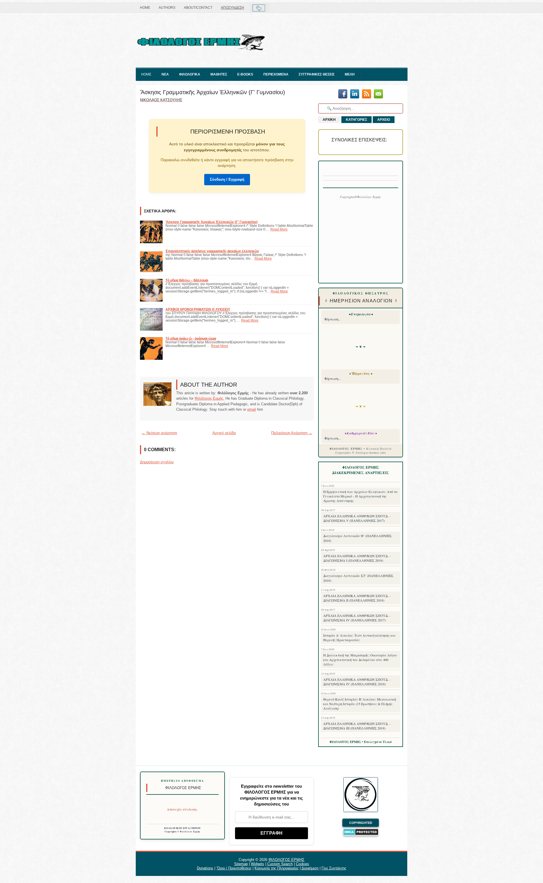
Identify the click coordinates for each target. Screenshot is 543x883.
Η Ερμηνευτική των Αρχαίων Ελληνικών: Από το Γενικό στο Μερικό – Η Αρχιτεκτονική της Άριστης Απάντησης (360, 496)
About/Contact (198, 8)
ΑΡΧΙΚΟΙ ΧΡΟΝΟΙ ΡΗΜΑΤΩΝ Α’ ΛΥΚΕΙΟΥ (197, 309)
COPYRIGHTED (360, 822)
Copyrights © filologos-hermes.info (360, 453)
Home (145, 8)
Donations (205, 868)
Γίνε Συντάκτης (334, 868)
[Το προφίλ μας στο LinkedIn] (354, 94)
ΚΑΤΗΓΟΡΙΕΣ (356, 120)
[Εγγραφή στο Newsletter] (366, 94)
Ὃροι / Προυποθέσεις (233, 868)
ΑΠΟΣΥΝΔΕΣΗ (232, 8)
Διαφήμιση (309, 868)
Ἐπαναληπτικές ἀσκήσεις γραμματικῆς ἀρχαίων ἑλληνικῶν (212, 251)
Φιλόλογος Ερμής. (209, 398)
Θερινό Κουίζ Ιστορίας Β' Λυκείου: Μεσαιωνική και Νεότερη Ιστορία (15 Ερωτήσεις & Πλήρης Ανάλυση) (359, 703)
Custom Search (280, 864)
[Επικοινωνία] (378, 94)
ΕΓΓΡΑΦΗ (271, 833)
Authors (167, 8)
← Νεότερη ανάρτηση (159, 433)
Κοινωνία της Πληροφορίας (277, 868)
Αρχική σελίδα (224, 433)
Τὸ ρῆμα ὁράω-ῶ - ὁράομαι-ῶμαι (190, 338)
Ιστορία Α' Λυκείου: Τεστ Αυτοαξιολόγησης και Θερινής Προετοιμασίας (359, 637)
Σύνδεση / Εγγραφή (227, 179)
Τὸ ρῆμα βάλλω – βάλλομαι (186, 280)
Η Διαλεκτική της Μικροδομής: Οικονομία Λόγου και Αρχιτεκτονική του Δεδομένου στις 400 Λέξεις (360, 659)
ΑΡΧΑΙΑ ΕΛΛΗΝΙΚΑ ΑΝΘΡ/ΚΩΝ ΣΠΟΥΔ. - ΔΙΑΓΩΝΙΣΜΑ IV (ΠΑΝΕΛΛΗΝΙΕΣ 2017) (357, 617)
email (251, 409)
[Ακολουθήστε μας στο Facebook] (342, 94)
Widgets (257, 864)
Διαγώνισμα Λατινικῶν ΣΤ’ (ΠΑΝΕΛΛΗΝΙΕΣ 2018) (358, 578)
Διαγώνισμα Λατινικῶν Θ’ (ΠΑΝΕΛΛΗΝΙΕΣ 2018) (357, 538)
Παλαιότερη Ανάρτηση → (291, 433)
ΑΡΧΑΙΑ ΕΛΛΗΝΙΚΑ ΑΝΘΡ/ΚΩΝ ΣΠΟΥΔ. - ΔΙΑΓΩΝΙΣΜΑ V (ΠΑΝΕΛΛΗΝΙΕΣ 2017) (357, 518)
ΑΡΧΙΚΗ (329, 120)
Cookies (302, 864)
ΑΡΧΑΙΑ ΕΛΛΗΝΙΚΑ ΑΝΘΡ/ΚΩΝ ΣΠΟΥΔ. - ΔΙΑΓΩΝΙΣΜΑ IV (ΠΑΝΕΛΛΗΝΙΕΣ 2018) (357, 681)
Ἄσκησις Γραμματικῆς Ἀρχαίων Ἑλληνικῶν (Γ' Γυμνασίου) (212, 92)
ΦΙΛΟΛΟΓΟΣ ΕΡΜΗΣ (286, 860)
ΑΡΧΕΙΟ (383, 120)
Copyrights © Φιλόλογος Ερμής (183, 831)
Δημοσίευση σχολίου (157, 462)
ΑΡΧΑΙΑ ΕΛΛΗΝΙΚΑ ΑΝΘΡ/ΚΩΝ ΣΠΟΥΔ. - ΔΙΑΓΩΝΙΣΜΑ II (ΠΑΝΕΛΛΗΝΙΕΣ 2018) (357, 597)
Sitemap (241, 864)
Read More (279, 229)
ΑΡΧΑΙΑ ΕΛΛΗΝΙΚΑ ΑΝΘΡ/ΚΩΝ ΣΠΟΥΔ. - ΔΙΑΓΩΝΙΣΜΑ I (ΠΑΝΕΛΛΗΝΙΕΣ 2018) (357, 558)
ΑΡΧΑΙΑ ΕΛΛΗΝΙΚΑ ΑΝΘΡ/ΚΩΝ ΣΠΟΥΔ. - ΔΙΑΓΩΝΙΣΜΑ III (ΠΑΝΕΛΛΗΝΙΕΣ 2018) (357, 725)
